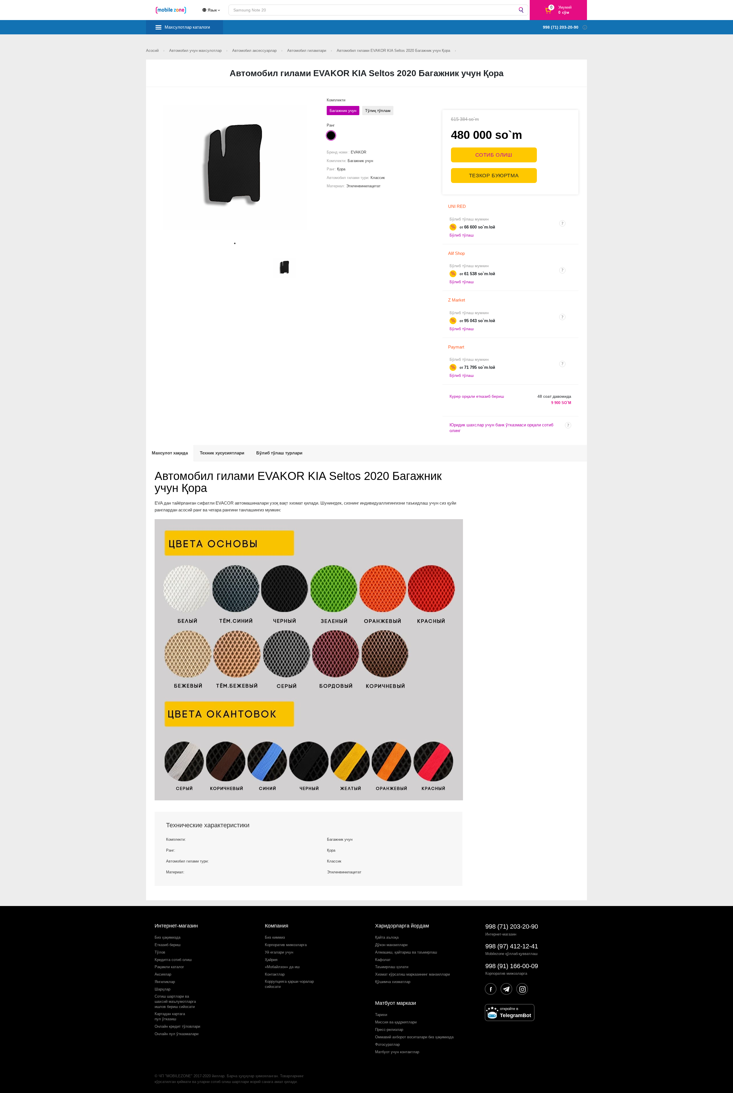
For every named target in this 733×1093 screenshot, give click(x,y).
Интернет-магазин (176, 926)
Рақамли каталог (169, 967)
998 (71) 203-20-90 (511, 926)
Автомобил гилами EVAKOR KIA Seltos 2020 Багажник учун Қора (394, 50)
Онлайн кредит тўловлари (177, 1026)
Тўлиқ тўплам (378, 110)
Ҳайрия (271, 960)
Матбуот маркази (395, 1003)
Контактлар (275, 974)
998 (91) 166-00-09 (511, 966)
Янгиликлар (165, 982)
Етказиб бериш (167, 945)
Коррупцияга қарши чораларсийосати (289, 984)
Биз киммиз (275, 937)
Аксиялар (163, 974)
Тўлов (160, 952)
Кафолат (383, 960)
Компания (276, 926)
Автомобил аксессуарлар (255, 50)
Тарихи (381, 1015)
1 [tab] (235, 243)
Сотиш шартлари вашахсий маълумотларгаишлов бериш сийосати (175, 1001)
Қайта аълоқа (387, 937)
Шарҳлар (162, 989)
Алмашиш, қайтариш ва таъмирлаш (406, 952)
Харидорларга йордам (402, 926)
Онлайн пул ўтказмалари (176, 1034)
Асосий (153, 50)
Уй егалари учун (279, 952)
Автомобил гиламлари (307, 50)
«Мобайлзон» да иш (282, 967)
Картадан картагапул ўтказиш (170, 1016)
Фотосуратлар (387, 1044)
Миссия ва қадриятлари (396, 1022)
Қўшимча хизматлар (392, 982)
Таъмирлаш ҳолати (391, 967)
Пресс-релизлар (389, 1029)
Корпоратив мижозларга (286, 945)
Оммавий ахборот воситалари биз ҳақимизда (414, 1037)
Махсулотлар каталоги (187, 27)
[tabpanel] (235, 167)
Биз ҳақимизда (167, 937)
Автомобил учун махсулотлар (196, 50)
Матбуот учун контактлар (397, 1052)
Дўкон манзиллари (391, 945)
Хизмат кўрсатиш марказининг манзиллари (412, 974)
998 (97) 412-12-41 (511, 946)
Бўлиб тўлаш (462, 235)
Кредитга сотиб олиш (173, 960)
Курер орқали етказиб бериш (477, 396)
